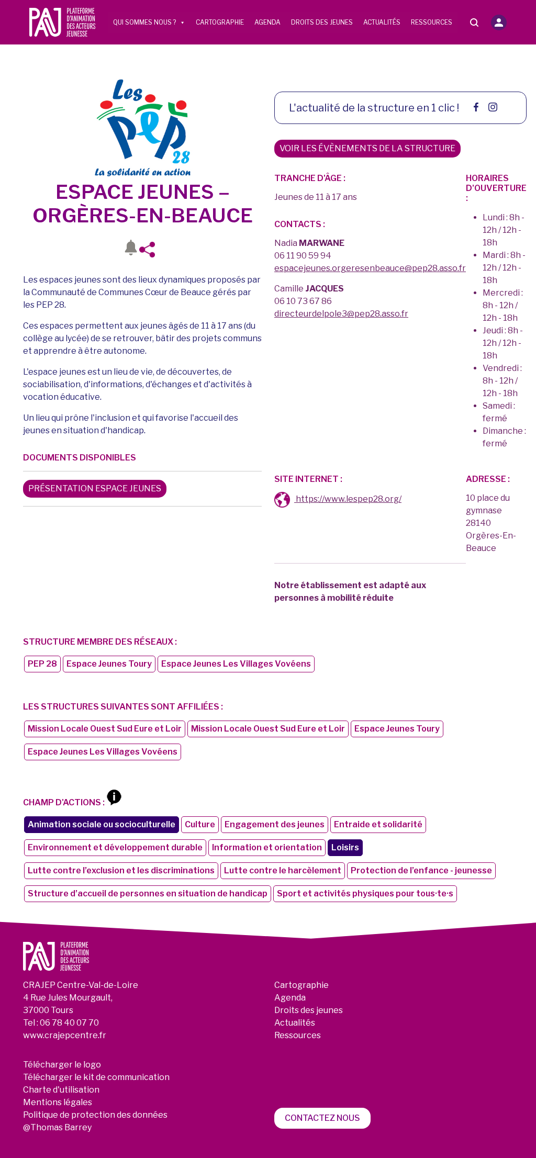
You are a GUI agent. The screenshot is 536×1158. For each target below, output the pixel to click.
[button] (499, 22)
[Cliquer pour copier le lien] (150, 249)
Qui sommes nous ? (144, 22)
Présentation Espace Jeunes (94, 488)
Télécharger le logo (62, 1065)
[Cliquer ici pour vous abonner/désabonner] (131, 249)
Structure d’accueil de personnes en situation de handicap (147, 893)
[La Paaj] (62, 22)
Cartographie (220, 22)
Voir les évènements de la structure (367, 148)
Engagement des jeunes (275, 824)
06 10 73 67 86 (303, 301)
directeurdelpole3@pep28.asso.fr (341, 314)
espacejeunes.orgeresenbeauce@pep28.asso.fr (370, 268)
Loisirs (345, 847)
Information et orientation (267, 847)
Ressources (431, 22)
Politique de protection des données (95, 1115)
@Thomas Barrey (57, 1127)
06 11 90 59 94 (302, 256)
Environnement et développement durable (115, 847)
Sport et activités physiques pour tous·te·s (365, 893)
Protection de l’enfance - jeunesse (421, 870)
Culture (200, 824)
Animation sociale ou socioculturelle (101, 824)
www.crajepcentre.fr (64, 1035)
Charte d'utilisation (61, 1090)
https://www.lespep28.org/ (347, 499)
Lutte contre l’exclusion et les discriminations (121, 870)
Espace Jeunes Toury (109, 664)
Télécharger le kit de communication (96, 1077)
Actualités (381, 22)
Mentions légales (57, 1102)
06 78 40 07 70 (69, 1023)
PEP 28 (42, 664)
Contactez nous (322, 1118)
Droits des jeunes (322, 22)
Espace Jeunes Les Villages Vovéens (236, 664)
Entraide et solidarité (378, 824)
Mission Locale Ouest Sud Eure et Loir (105, 729)
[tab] (282, 500)
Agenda (267, 22)
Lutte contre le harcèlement (282, 870)
